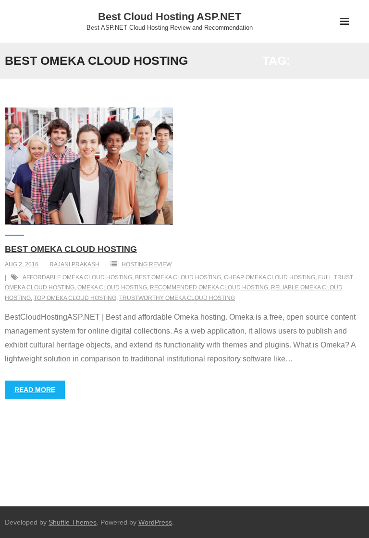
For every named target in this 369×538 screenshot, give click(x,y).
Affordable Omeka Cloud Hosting (77, 277)
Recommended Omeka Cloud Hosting (209, 287)
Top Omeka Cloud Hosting (75, 298)
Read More (34, 390)
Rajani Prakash (74, 264)
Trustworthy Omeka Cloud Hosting (177, 298)
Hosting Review (147, 264)
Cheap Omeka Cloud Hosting (269, 277)
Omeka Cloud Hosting (112, 287)
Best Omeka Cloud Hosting (71, 249)
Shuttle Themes (73, 522)
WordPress (155, 522)
